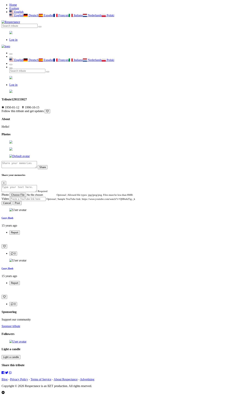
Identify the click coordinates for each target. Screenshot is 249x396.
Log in (13, 39)
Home (13, 4)
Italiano (78, 15)
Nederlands (94, 15)
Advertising (87, 379)
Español (48, 15)
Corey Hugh (7, 218)
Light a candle (11, 357)
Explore (14, 8)
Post (17, 203)
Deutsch (33, 15)
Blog (5, 379)
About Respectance (66, 379)
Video (5, 198)
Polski (110, 15)
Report (14, 232)
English (18, 11)
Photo (5, 194)
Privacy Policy (19, 379)
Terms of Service (41, 379)
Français (63, 15)
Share (42, 167)
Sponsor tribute (11, 326)
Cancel (7, 203)
